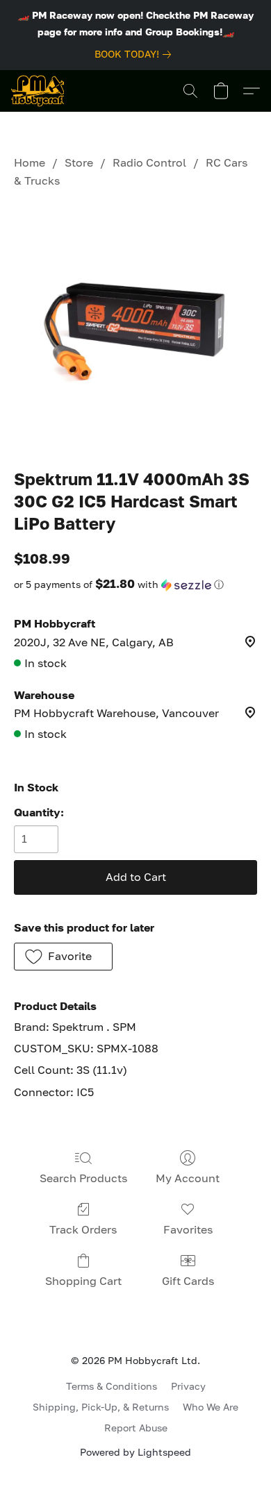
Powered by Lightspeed (135, 1452)
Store (79, 162)
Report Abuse (135, 1427)
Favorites (188, 1229)
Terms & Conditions (111, 1386)
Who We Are (210, 1407)
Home (29, 162)
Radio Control (149, 162)
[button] (37, 91)
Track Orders (83, 1229)
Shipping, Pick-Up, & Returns (101, 1407)
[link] (135, 54)
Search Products (83, 1178)
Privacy (188, 1386)
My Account (188, 1178)
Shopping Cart (83, 1281)
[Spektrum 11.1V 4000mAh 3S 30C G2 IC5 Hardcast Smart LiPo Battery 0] (135, 325)
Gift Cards (188, 1281)
